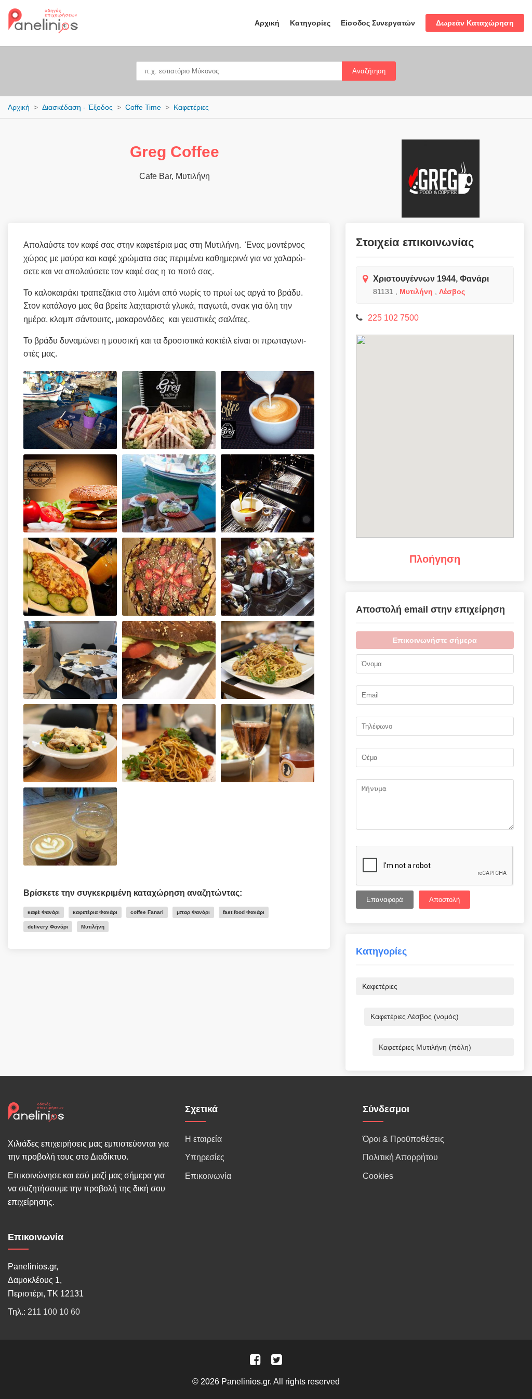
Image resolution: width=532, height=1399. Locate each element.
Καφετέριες (191, 107)
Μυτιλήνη (416, 291)
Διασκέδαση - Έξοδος (77, 107)
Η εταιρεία (203, 1139)
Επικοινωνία (208, 1176)
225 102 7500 (393, 317)
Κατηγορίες (310, 23)
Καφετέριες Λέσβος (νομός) (414, 1016)
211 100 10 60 (54, 1311)
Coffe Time (143, 107)
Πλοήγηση (434, 559)
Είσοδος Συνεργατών (378, 23)
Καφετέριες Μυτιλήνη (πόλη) (425, 1047)
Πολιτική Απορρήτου (400, 1157)
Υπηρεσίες (204, 1157)
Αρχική (267, 23)
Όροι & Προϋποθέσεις (403, 1139)
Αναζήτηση (368, 71)
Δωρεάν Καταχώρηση (475, 23)
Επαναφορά (384, 900)
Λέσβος (452, 291)
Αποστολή (444, 900)
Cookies (378, 1176)
